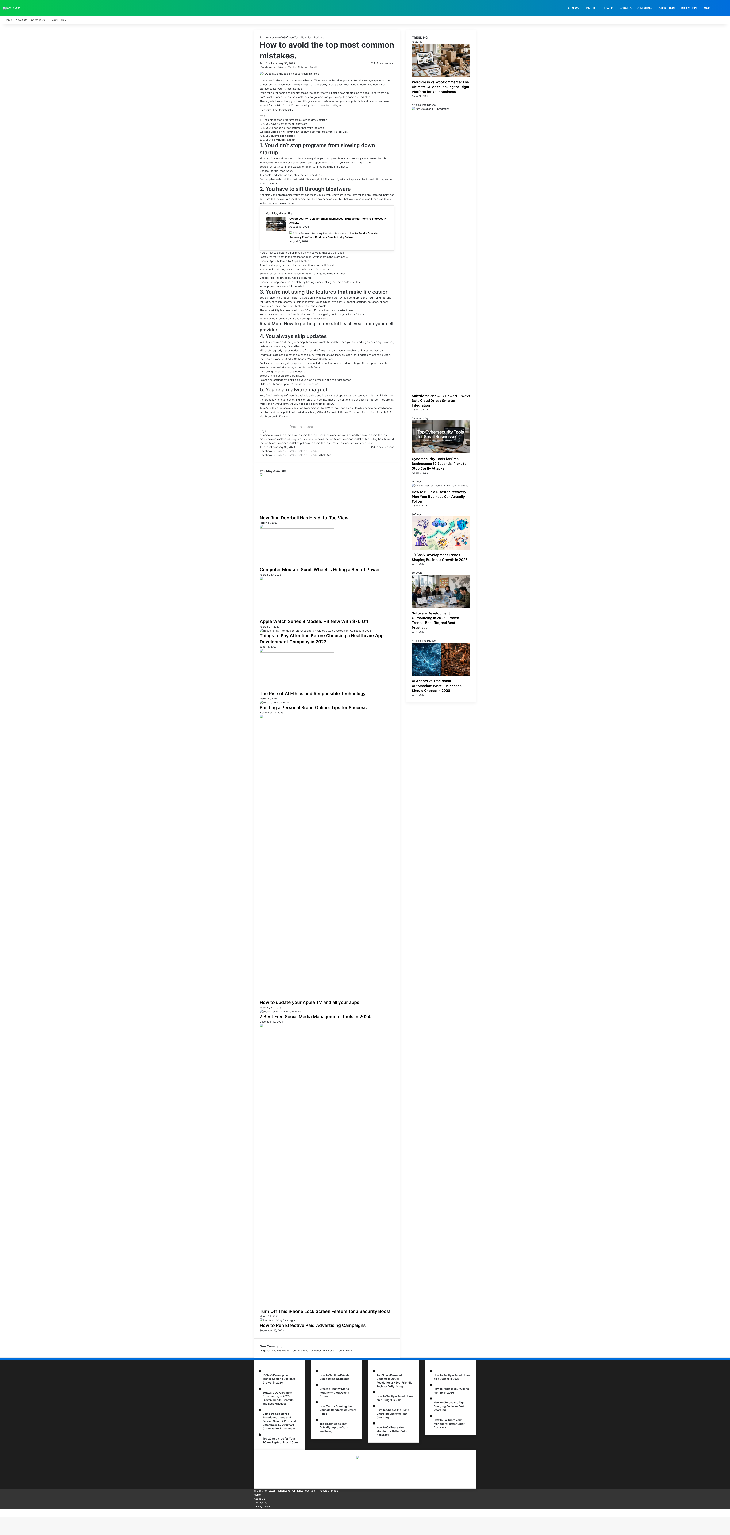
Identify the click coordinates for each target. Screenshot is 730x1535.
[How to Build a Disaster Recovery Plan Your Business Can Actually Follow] (317, 233)
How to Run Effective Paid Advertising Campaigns (313, 1325)
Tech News (572, 8)
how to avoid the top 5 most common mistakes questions (339, 443)
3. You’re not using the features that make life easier (294, 127)
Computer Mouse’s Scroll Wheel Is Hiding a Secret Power (320, 569)
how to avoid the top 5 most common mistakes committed (326, 435)
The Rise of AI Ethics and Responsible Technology (313, 693)
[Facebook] (0, 1510)
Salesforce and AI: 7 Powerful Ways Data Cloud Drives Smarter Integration (441, 400)
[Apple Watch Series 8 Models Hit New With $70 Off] (297, 579)
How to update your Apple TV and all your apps (309, 1002)
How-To (608, 8)
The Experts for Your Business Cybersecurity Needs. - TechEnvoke (312, 1350)
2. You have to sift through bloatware (285, 123)
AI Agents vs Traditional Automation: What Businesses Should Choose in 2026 (437, 685)
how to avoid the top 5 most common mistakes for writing (343, 439)
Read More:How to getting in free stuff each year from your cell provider (306, 131)
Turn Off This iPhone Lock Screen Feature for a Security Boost (325, 1311)
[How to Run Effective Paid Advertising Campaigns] (278, 1320)
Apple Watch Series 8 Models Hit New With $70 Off (314, 621)
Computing (644, 8)
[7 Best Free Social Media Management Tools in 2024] (280, 1011)
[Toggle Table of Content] (262, 115)
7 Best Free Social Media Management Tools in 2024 (315, 1016)
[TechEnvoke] (11, 8)
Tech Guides (267, 37)
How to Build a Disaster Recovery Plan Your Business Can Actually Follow (439, 496)
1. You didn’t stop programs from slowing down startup (294, 119)
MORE (707, 8)
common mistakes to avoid (275, 435)
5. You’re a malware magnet (279, 139)
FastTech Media (329, 1490)
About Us (21, 19)
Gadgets (626, 8)
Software (289, 37)
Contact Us (38, 19)
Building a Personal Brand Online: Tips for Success (313, 707)
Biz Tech (591, 8)
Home (8, 19)
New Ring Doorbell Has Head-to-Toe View (304, 517)
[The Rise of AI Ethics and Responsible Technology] (297, 651)
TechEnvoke (267, 63)
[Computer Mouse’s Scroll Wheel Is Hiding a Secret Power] (297, 527)
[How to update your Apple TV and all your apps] (297, 717)
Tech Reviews (316, 37)
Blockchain (689, 8)
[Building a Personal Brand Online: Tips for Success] (274, 702)
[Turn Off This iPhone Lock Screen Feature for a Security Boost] (297, 1026)
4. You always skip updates (279, 135)
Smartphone (667, 8)
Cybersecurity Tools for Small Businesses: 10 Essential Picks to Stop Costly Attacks (439, 463)
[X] (1, 1510)
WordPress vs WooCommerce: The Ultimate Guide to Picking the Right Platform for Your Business (440, 87)
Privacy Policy (57, 19)
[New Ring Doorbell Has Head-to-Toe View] (297, 475)
